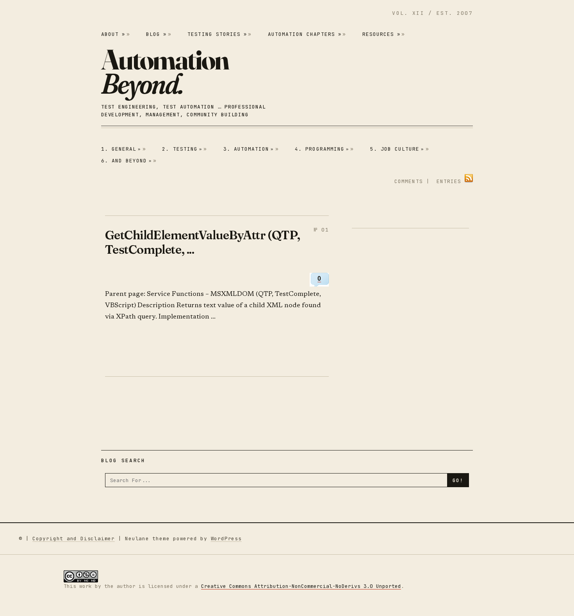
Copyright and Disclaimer (73, 538)
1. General (121, 149)
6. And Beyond (126, 160)
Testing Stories (217, 34)
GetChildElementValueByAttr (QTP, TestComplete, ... (202, 242)
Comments (408, 181)
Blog (156, 34)
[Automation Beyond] (164, 71)
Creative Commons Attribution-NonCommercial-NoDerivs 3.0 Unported (301, 586)
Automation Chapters (304, 34)
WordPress (226, 538)
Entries (449, 181)
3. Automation (248, 149)
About (113, 34)
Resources (381, 34)
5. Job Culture (397, 149)
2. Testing (182, 149)
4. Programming (322, 149)
